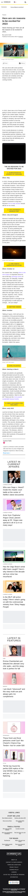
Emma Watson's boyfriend (17, 7)
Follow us (23, 63)
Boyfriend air (7, 840)
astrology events (17, 276)
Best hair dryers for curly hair (20, 833)
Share (6, 63)
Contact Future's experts (14, 862)
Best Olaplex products (7, 818)
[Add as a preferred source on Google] (14, 882)
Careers (14, 872)
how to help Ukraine (14, 203)
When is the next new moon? (20, 841)
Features (4, 14)
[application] (14, 151)
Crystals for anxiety (20, 828)
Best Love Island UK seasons (20, 845)
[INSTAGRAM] (4, 443)
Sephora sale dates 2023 (20, 818)
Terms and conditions (14, 864)
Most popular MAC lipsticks (20, 821)
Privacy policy (14, 867)
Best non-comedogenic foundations (7, 833)
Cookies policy (14, 869)
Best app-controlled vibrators (7, 829)
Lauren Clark (7, 35)
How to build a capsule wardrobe (7, 845)
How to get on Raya (7, 820)
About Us (14, 859)
